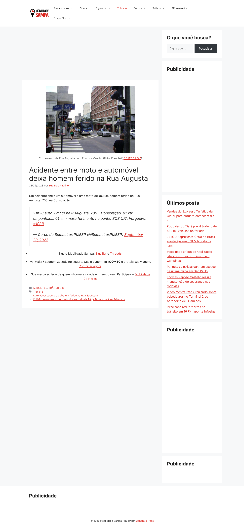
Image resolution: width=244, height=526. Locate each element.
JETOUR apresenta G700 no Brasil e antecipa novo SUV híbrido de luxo (191, 241)
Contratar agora (90, 266)
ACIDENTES (40, 287)
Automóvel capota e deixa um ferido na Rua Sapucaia (65, 295)
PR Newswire (179, 8)
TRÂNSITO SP (56, 287)
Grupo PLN (60, 18)
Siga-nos (101, 8)
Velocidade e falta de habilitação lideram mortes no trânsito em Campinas (189, 256)
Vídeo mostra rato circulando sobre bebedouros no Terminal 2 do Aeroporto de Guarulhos (191, 296)
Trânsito (122, 8)
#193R (38, 224)
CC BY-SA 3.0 (132, 158)
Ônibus (137, 8)
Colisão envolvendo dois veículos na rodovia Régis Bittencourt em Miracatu (79, 299)
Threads (116, 253)
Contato (84, 8)
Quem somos (61, 8)
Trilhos (157, 8)
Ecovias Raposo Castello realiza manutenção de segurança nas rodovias (189, 281)
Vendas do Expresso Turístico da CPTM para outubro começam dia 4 (190, 216)
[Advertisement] (90, 53)
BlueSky (101, 253)
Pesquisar (205, 48)
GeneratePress (145, 520)
